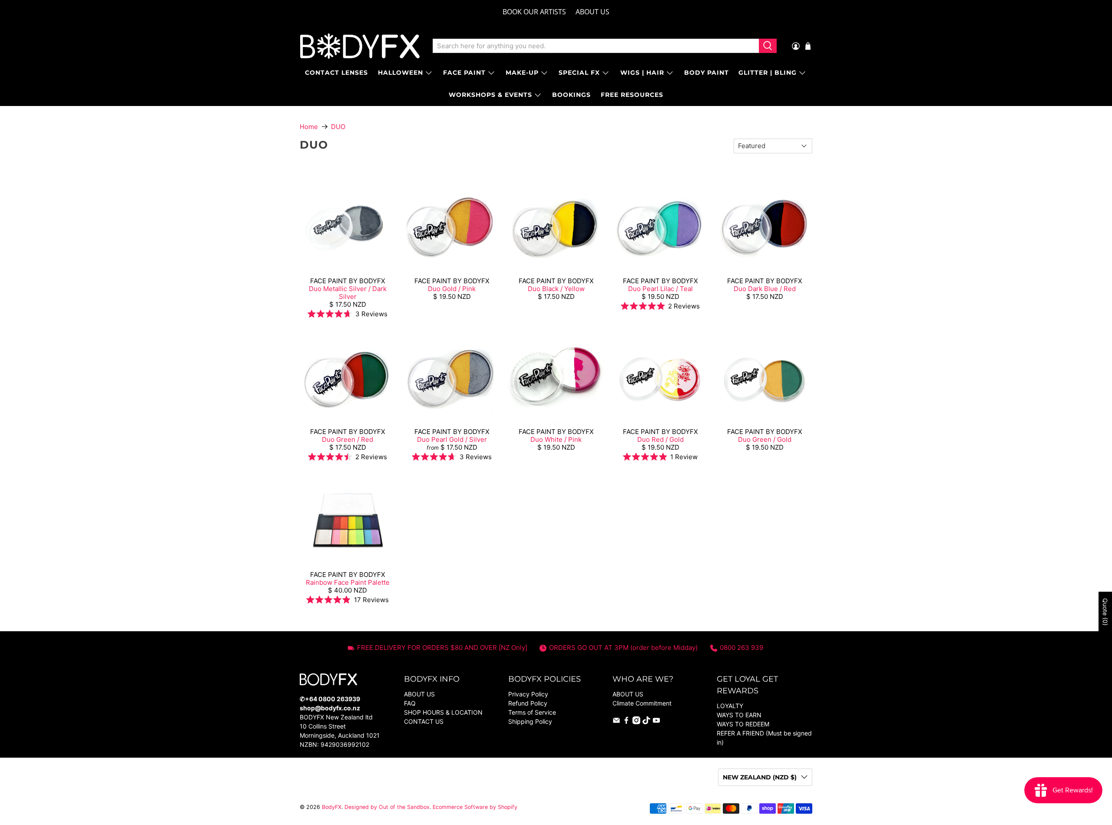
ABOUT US (592, 12)
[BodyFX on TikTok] (646, 722)
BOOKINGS (571, 95)
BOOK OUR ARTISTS (534, 12)
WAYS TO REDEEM (743, 724)
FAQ (410, 703)
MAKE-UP (522, 72)
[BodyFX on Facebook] (626, 722)
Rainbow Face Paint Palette (348, 582)
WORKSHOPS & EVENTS (490, 95)
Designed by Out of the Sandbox (387, 807)
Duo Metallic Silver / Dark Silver (348, 293)
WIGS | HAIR (642, 72)
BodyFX (331, 807)
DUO (338, 126)
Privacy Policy (528, 694)
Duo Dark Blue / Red (765, 289)
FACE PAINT (464, 72)
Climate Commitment (642, 703)
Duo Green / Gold (764, 439)
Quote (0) (1105, 612)
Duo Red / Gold (660, 439)
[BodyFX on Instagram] (636, 722)
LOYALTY (730, 705)
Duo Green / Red (347, 439)
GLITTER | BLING (767, 72)
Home (309, 126)
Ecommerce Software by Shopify (475, 807)
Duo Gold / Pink (452, 289)
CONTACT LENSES (336, 72)
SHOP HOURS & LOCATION (443, 712)
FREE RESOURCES (632, 95)
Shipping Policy (530, 721)
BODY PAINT (706, 72)
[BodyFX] (360, 46)
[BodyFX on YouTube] (656, 722)
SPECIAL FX (579, 72)
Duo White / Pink (556, 439)
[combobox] (596, 46)
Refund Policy (527, 703)
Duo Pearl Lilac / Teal (660, 289)
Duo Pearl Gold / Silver (452, 439)
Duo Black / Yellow (556, 289)
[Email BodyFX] (616, 722)
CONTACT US (423, 721)
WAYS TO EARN (739, 715)
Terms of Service (532, 712)
